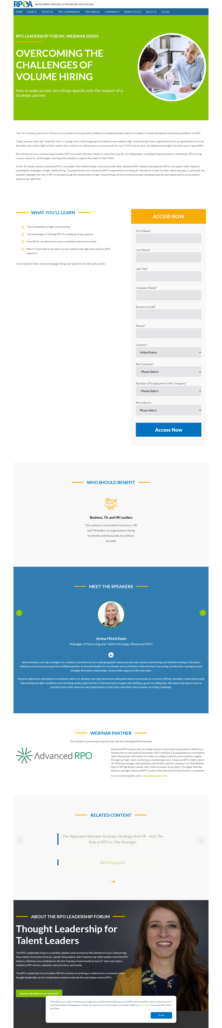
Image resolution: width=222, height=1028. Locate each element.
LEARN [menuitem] (30, 11)
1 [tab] (108, 881)
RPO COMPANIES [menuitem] (68, 11)
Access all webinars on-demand (39, 993)
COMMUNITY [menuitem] (112, 11)
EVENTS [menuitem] (46, 11)
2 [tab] (111, 881)
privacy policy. (144, 1005)
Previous (19, 613)
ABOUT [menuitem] (150, 11)
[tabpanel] (111, 846)
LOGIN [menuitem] (165, 11)
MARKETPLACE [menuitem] (132, 11)
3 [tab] (113, 881)
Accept (161, 1015)
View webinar (112, 856)
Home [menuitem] (19, 11)
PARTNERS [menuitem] (91, 11)
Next (203, 613)
